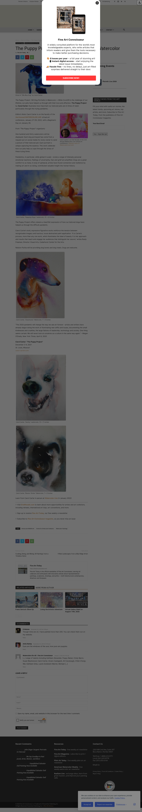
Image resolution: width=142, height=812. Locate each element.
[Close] (97, 3)
